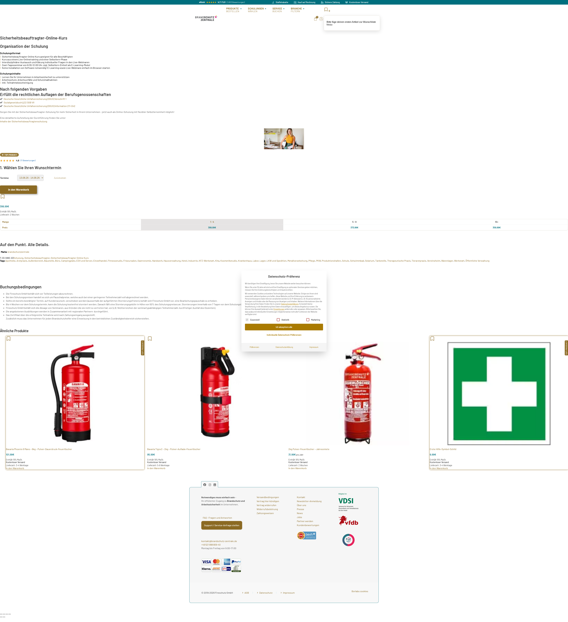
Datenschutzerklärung (289, 304)
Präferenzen (254, 347)
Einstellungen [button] (279, 309)
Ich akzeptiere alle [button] (284, 327)
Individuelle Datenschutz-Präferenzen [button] (284, 335)
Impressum (313, 347)
